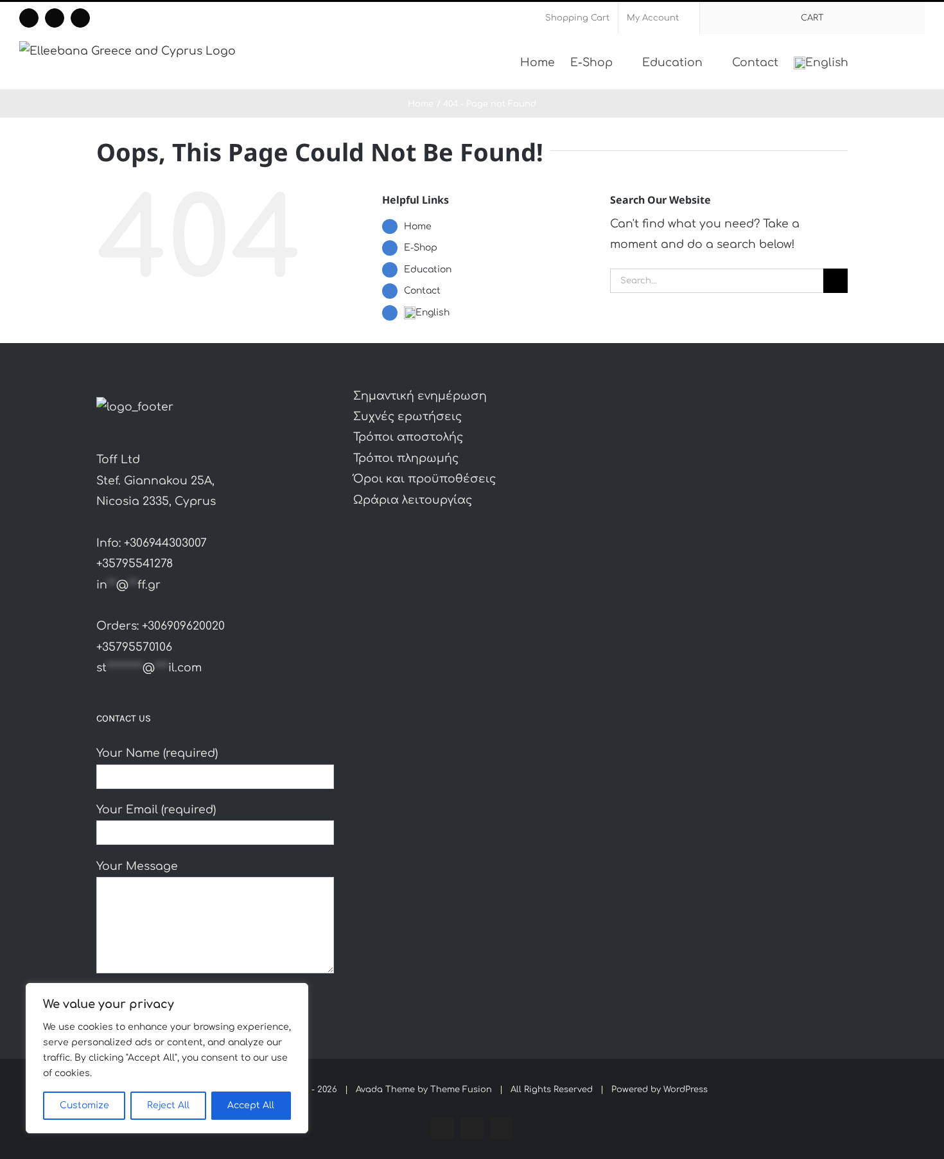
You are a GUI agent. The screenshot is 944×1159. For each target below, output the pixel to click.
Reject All (168, 1105)
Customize (84, 1105)
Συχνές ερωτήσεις (407, 417)
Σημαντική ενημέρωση (420, 396)
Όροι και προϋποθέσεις (424, 479)
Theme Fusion (461, 1089)
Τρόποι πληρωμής (406, 458)
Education (427, 269)
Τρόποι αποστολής (408, 437)
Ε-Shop (420, 247)
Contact (422, 291)
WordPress (685, 1089)
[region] (167, 1058)
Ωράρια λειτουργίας (412, 500)
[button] (905, 62)
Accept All (250, 1105)
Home (418, 226)
